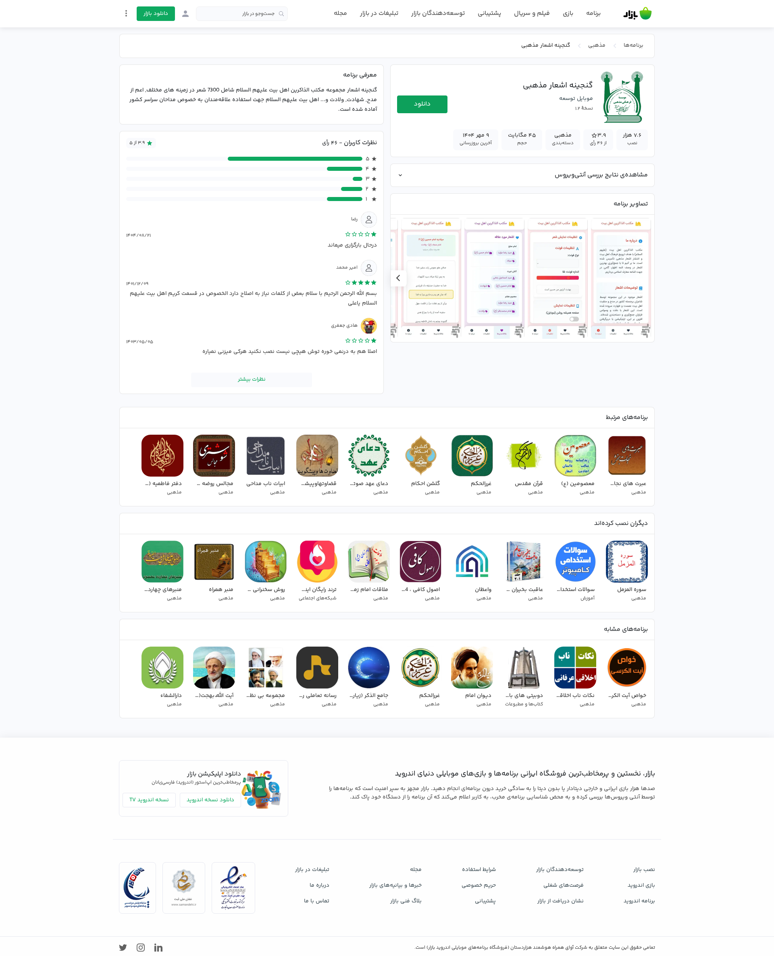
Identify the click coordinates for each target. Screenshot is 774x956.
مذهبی (596, 45)
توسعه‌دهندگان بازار (438, 13)
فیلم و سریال (532, 13)
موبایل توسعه (576, 98)
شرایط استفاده (479, 869)
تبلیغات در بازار (379, 13)
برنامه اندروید (639, 901)
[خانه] (637, 13)
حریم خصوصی (479, 885)
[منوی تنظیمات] (126, 13)
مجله (340, 13)
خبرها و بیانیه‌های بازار (395, 885)
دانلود (422, 104)
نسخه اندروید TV (149, 800)
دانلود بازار (156, 13)
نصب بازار (644, 869)
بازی (568, 14)
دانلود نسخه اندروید (210, 800)
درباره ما (319, 885)
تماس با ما (316, 901)
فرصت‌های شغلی (563, 885)
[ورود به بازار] (185, 13)
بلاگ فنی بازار (406, 901)
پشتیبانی (489, 13)
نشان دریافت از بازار (560, 901)
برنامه (593, 14)
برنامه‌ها (633, 45)
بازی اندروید (641, 885)
